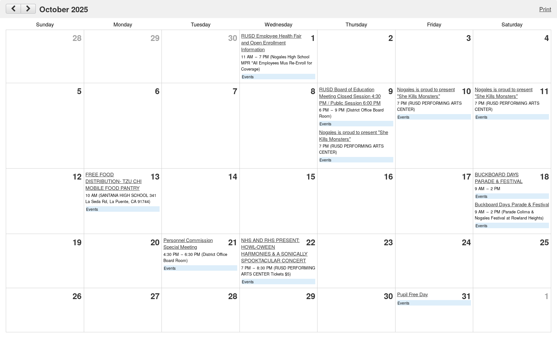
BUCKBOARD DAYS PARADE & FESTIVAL (499, 177)
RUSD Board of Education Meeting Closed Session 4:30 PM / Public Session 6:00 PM (350, 96)
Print (545, 9)
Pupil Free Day (412, 294)
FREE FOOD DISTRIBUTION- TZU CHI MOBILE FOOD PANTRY (113, 181)
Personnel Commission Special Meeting (188, 243)
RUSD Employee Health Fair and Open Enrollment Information (271, 42)
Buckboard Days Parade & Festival (512, 204)
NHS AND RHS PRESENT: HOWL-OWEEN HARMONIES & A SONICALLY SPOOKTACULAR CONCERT (274, 250)
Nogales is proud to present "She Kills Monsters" (426, 92)
